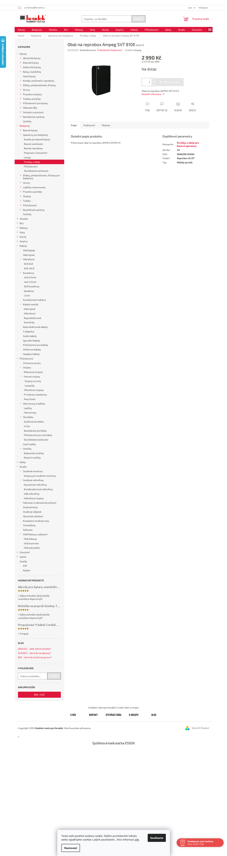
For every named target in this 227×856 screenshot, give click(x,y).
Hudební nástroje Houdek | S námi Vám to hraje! (113, 707)
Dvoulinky (29, 322)
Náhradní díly (30, 107)
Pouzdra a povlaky (32, 191)
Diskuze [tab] (106, 125)
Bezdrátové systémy (34, 116)
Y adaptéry (28, 331)
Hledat (138, 18)
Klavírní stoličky (32, 457)
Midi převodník (32, 547)
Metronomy (30, 412)
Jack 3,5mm (30, 281)
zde (137, 839)
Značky (23, 561)
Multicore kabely (32, 349)
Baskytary (25, 125)
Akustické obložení (33, 516)
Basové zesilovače (33, 143)
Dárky (23, 462)
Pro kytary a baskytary (35, 394)
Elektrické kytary (32, 67)
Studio (23, 466)
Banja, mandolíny (32, 71)
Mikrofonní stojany (34, 389)
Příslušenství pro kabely (35, 344)
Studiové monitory (33, 471)
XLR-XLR (28, 263)
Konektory (28, 272)
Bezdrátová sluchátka (35, 430)
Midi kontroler (31, 543)
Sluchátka (28, 416)
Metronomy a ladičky (34, 403)
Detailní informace (151, 94)
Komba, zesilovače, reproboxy (38, 80)
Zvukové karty (30, 507)
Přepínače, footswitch (35, 152)
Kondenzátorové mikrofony (38, 489)
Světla (23, 556)
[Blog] (154, 714)
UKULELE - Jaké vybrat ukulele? (34, 648)
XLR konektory (31, 286)
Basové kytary (30, 130)
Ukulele (24, 218)
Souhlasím (156, 838)
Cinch (27, 295)
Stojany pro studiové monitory (40, 475)
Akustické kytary (31, 58)
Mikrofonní (29, 259)
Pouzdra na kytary (32, 94)
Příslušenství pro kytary (35, 103)
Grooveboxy (29, 525)
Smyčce (24, 241)
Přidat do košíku (171, 82)
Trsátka (27, 200)
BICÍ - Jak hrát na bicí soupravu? (35, 657)
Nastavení (70, 848)
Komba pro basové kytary (37, 139)
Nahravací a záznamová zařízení (39, 502)
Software (28, 529)
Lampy (27, 157)
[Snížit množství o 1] (153, 84)
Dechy (23, 236)
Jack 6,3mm (30, 277)
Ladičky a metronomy (34, 187)
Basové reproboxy (33, 148)
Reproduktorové (32, 317)
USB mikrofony (31, 493)
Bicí (22, 223)
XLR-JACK (29, 268)
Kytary (23, 53)
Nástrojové (29, 254)
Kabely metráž (30, 304)
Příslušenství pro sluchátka (38, 434)
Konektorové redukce (34, 299)
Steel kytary (29, 76)
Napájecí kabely (31, 353)
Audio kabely (30, 335)
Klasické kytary (31, 62)
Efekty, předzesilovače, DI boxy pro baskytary (41, 177)
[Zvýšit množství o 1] (153, 80)
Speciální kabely (31, 340)
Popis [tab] (74, 125)
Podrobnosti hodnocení (109, 49)
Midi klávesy (30, 538)
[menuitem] (21, 29)
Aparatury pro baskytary (35, 134)
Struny (26, 89)
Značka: (133, 49)
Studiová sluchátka (34, 421)
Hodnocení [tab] (89, 125)
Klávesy (24, 227)
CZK (190, 7)
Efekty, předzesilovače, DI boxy (39, 85)
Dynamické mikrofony (35, 484)
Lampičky (30, 385)
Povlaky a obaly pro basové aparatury (188, 144)
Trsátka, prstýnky (32, 98)
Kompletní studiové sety (36, 520)
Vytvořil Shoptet (200, 727)
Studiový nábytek (32, 511)
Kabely (23, 245)
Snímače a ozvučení (33, 112)
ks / (39, 694)
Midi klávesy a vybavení (35, 534)
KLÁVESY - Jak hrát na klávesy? (34, 653)
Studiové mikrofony (33, 480)
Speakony (29, 290)
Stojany (27, 196)
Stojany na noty (33, 381)
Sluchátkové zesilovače (36, 170)
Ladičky (28, 408)
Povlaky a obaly (32, 161)
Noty (22, 232)
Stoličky (27, 121)
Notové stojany (32, 376)
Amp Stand (29, 398)
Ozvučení (25, 552)
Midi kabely (29, 250)
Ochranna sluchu (32, 363)
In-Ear (27, 426)
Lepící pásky (29, 444)
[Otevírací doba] (113, 714)
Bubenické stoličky (34, 453)
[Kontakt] (93, 714)
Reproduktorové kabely (35, 326)
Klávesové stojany (33, 371)
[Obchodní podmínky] (133, 714)
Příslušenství (30, 166)
